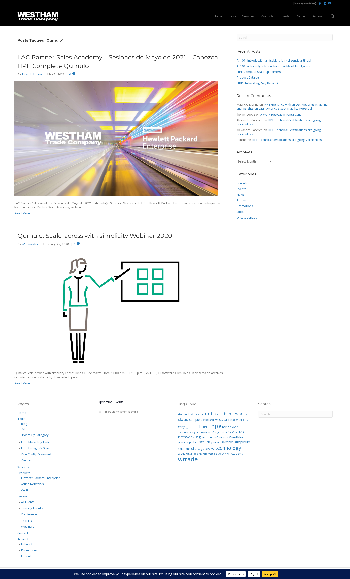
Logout (26, 556)
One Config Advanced (36, 454)
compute (195, 419)
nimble (207, 437)
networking (189, 437)
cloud (183, 419)
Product (242, 200)
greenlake (194, 426)
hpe (216, 426)
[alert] (135, 411)
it (216, 432)
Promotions (245, 206)
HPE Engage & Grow (35, 448)
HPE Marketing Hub (35, 442)
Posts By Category (35, 435)
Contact (301, 16)
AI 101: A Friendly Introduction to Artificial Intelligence (274, 66)
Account (318, 16)
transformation (208, 453)
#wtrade (184, 414)
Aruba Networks (32, 484)
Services (248, 16)
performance (220, 437)
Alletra (199, 414)
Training (26, 520)
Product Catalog (248, 77)
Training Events (32, 508)
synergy (209, 449)
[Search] (330, 16)
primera (183, 442)
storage (198, 448)
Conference (29, 514)
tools (195, 453)
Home (217, 16)
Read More (22, 213)
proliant (193, 442)
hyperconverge (187, 432)
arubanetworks (232, 413)
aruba (210, 413)
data (223, 419)
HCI (205, 427)
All (23, 429)
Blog (24, 424)
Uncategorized (247, 217)
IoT (212, 432)
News (241, 194)
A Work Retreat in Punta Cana (280, 114)
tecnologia (185, 453)
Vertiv (25, 490)
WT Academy (234, 453)
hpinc (225, 427)
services (227, 442)
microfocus (232, 432)
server (217, 442)
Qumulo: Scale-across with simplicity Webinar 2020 (94, 235)
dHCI (246, 420)
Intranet (26, 544)
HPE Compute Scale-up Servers (259, 72)
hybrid (234, 427)
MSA (241, 432)
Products (267, 16)
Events (284, 16)
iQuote (26, 460)
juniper (221, 432)
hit (209, 427)
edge (182, 427)
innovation (203, 432)
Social (240, 212)
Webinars (27, 526)
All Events (28, 502)
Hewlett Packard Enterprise (40, 478)
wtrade (188, 459)
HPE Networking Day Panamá (257, 83)
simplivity (242, 442)
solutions (184, 449)
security (205, 441)
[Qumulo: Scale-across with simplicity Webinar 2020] (116, 308)
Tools (232, 16)
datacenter (235, 420)
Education (243, 183)
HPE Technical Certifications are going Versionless (287, 140)
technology (228, 447)
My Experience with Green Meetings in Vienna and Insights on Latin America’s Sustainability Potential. (282, 106)
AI (193, 413)
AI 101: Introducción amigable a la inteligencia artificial (274, 60)
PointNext (237, 437)
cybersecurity (210, 420)
